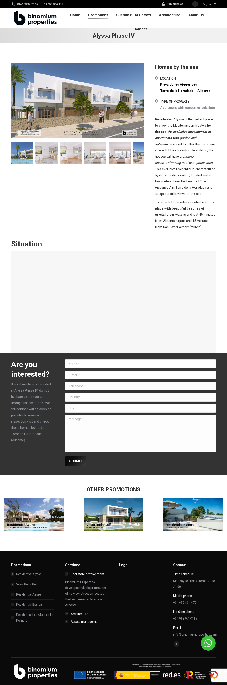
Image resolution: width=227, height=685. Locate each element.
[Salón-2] (95, 153)
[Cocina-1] (22, 153)
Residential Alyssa (29, 574)
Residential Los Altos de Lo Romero (34, 617)
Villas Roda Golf (27, 584)
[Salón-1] (71, 153)
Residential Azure (28, 594)
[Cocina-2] (46, 153)
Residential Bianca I (29, 604)
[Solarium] (120, 153)
